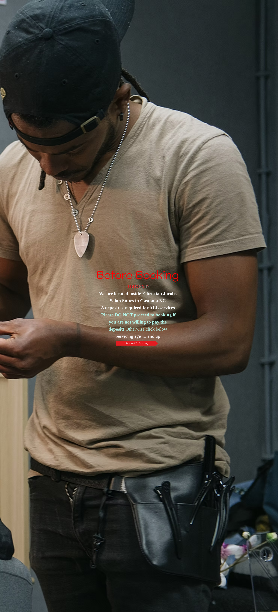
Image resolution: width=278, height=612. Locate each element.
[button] (137, 343)
